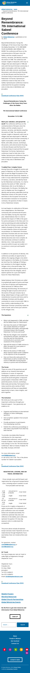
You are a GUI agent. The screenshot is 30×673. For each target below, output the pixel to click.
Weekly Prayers (7, 594)
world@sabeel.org (7, 547)
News (15, 636)
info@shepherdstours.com (14, 576)
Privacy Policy (17, 667)
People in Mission (15, 638)
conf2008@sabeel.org (8, 455)
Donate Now (15, 660)
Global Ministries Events (11, 602)
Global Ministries (8, 37)
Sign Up (15, 617)
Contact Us (15, 643)
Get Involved (15, 641)
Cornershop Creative (12, 669)
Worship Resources (8, 597)
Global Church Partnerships (12, 599)
